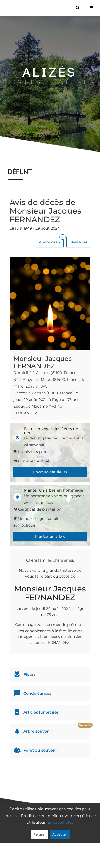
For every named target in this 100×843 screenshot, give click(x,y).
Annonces (51, 241)
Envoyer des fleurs (50, 472)
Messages (78, 242)
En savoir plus (60, 822)
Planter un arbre (50, 536)
